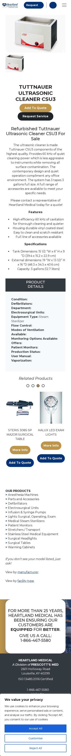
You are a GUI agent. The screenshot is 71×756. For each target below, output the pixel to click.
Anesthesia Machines (23, 494)
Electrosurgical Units (23, 508)
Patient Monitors (20, 525)
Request (35, 5)
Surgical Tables (19, 543)
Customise (36, 738)
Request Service (35, 116)
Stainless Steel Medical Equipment (33, 534)
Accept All (35, 728)
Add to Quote (35, 108)
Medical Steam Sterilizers (26, 521)
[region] (35, 725)
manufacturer (27, 572)
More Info (20, 450)
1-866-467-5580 (35, 640)
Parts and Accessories (23, 499)
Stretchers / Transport (24, 529)
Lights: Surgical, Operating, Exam (32, 516)
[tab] (35, 285)
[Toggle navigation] (64, 5)
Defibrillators (17, 503)
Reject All (35, 748)
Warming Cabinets (21, 547)
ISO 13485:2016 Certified (35, 679)
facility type (25, 581)
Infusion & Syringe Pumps (27, 512)
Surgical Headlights (22, 538)
